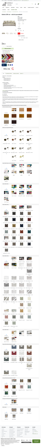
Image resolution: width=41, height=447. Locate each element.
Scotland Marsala (5, 247)
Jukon (29, 175)
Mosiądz (20, 143)
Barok (12, 135)
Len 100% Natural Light (29, 368)
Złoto (20, 160)
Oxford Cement (5, 222)
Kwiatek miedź (28, 135)
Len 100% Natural (28, 362)
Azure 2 (20, 210)
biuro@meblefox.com (26, 0)
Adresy (25, 433)
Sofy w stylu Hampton (20, 433)
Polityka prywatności (4, 431)
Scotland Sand (5, 253)
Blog (2, 437)
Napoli (12, 341)
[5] (20, 37)
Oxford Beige (27, 216)
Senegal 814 (6, 181)
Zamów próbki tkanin (10, 0)
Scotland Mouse (12, 247)
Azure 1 (12, 210)
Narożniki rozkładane (12, 432)
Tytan (12, 160)
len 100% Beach (12, 362)
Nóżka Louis (6, 419)
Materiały (5, 0)
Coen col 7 (27, 356)
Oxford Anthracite (12, 216)
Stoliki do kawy (11, 436)
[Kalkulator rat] (8, 69)
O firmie (3, 0)
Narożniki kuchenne (11, 437)
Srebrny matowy (28, 152)
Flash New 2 (27, 261)
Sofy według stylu (9, 11)
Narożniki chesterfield (12, 431)
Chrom (20, 135)
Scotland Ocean (28, 247)
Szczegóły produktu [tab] (9, 73)
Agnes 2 (20, 335)
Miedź (12, 143)
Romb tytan (20, 152)
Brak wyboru (6, 135)
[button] (38, 4)
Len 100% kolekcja (20, 362)
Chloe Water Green (13, 326)
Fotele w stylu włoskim (20, 436)
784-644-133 (19, 0)
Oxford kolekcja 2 (5, 216)
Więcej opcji (3, 445)
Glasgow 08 (12, 396)
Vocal (12, 261)
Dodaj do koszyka (9, 46)
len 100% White (12, 375)
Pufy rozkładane (11, 433)
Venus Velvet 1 (12, 189)
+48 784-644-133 (7, 51)
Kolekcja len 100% (12, 404)
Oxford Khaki (20, 222)
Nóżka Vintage (14, 419)
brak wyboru (6, 189)
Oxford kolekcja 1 (28, 210)
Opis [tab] (3, 73)
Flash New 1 (20, 261)
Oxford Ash (20, 216)
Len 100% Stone (5, 375)
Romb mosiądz (13, 152)
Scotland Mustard (20, 247)
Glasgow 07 (4, 396)
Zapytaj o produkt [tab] (16, 73)
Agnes (12, 335)
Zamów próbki (4, 90)
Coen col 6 (20, 356)
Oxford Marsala (28, 222)
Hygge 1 (14, 175)
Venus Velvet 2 (20, 189)
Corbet (28, 335)
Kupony (26, 434)
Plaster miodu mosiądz (29, 143)
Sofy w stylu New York (15, 11)
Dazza (5, 341)
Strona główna (4, 11)
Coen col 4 (5, 356)
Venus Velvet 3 (28, 189)
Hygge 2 (21, 175)
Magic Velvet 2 (6, 175)
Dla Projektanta (4, 433)
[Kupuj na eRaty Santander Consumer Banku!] (21, 33)
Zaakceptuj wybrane (26, 442)
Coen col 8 (5, 362)
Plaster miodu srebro (5, 152)
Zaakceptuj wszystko (36, 441)
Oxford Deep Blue (12, 222)
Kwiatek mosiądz (5, 143)
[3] (19, 37)
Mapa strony (3, 436)
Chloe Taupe (4, 326)
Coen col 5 (12, 356)
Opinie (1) (21, 73)
